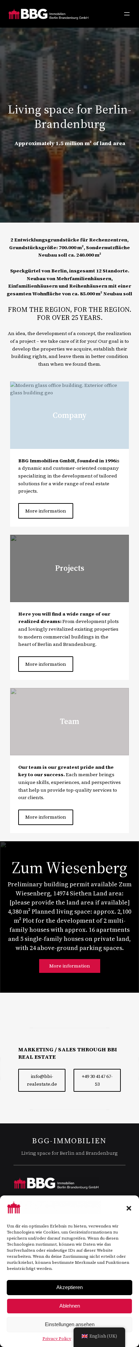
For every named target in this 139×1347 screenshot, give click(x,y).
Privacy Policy (57, 1338)
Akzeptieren (69, 1287)
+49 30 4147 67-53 (97, 1080)
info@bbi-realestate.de (42, 1080)
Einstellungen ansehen (69, 1324)
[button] (129, 1208)
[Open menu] (127, 14)
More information (45, 510)
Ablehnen (69, 1306)
